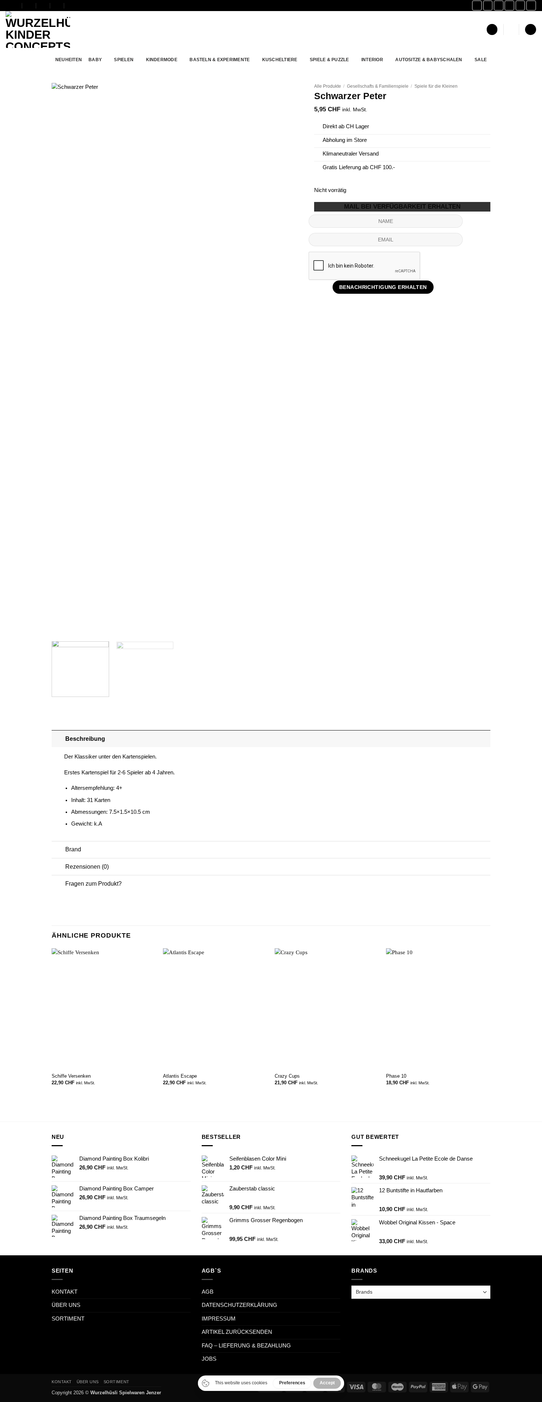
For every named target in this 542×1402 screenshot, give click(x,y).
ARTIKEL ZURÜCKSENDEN (237, 1332)
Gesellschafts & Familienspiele (378, 86)
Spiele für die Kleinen (436, 86)
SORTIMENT (68, 1319)
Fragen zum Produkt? (93, 883)
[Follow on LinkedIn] (531, 5)
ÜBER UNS (66, 1305)
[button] (492, 29)
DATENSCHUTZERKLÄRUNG (239, 1305)
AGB (207, 1292)
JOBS (209, 1359)
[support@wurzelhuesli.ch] (29, 5)
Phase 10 (396, 1076)
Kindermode (161, 59)
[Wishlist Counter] (511, 29)
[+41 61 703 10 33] (57, 5)
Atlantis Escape (180, 1076)
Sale (481, 59)
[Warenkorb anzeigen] (530, 29)
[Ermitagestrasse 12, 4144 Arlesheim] (15, 5)
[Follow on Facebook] (477, 5)
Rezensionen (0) (87, 866)
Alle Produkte (327, 86)
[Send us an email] (509, 5)
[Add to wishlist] (292, 94)
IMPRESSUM (219, 1319)
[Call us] (520, 5)
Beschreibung (85, 738)
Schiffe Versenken (71, 1076)
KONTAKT (64, 1292)
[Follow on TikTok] (499, 5)
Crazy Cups (287, 1076)
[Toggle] (58, 738)
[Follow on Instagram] (488, 5)
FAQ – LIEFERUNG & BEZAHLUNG (246, 1346)
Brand (73, 849)
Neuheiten (68, 59)
